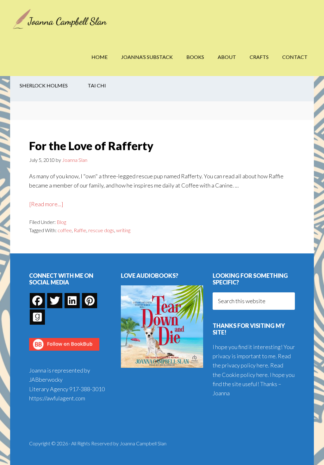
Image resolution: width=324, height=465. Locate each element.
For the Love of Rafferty (91, 146)
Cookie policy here (245, 374)
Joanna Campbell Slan (60, 19)
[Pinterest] (89, 300)
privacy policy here (245, 365)
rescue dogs (101, 230)
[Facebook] (37, 300)
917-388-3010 (87, 388)
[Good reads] (37, 317)
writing (123, 230)
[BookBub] (64, 352)
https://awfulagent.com (57, 398)
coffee (65, 230)
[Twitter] (54, 300)
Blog (61, 222)
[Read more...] (46, 204)
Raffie (80, 230)
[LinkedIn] (72, 300)
